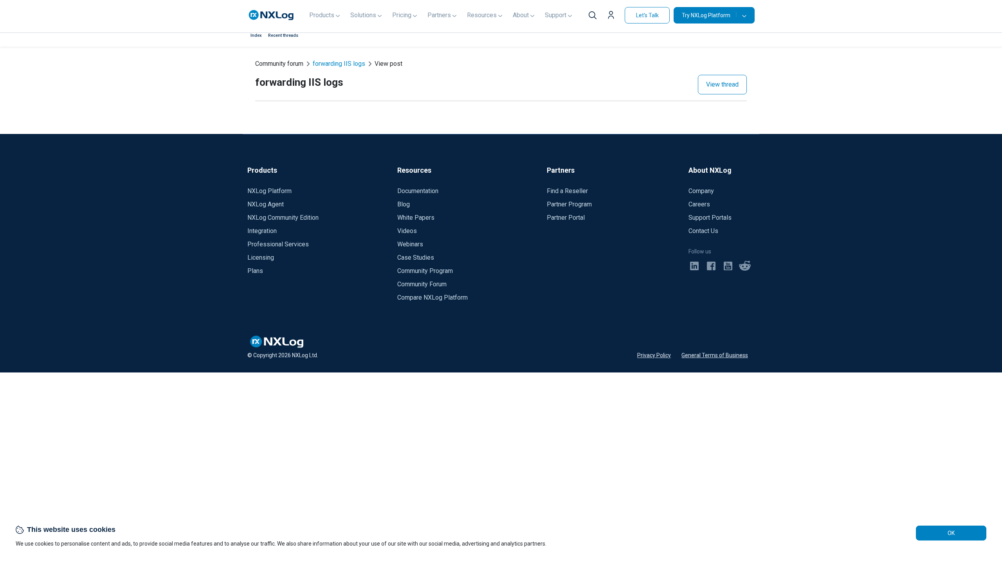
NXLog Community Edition (283, 217)
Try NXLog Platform (706, 15)
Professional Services (278, 244)
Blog (403, 204)
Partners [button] (439, 15)
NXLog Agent (265, 204)
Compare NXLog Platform (432, 297)
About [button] (521, 15)
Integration (262, 231)
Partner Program (569, 204)
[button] (613, 16)
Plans (255, 271)
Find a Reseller (567, 191)
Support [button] (555, 15)
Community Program (425, 271)
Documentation (417, 191)
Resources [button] (482, 15)
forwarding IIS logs (339, 63)
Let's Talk (647, 15)
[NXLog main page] (271, 15)
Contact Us (703, 231)
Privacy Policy (654, 355)
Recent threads (283, 35)
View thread (722, 84)
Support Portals (710, 217)
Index (256, 35)
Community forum (279, 63)
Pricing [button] (401, 15)
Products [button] (321, 15)
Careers (699, 204)
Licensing (260, 257)
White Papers (415, 217)
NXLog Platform (269, 191)
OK (951, 533)
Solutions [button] (363, 15)
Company (701, 191)
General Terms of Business (714, 355)
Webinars (410, 244)
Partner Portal (566, 217)
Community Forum (422, 284)
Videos (407, 231)
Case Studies (415, 257)
